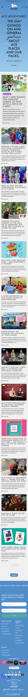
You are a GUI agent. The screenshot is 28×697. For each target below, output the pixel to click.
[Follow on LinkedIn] (16, 672)
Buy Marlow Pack (5, 631)
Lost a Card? (4, 626)
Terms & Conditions (19, 642)
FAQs (16, 633)
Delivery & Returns (19, 625)
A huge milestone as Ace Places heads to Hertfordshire (12, 297)
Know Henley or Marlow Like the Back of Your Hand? (12, 333)
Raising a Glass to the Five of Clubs (13, 514)
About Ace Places (5, 650)
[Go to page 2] (16, 565)
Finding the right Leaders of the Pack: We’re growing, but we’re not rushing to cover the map (12, 224)
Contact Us (17, 637)
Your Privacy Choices (6, 633)
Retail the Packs (19, 630)
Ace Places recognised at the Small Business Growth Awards (13, 404)
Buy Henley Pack (5, 628)
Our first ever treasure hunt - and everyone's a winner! (13, 262)
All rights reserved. (17, 693)
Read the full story (14, 667)
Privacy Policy (18, 640)
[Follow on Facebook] (8, 672)
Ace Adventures (19, 635)
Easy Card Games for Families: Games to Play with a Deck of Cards (14, 102)
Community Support (5, 655)
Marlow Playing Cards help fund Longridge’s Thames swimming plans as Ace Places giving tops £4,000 (13, 149)
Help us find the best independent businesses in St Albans (13, 187)
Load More (14, 575)
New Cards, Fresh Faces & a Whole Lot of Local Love (13, 549)
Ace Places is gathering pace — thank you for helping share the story (13, 479)
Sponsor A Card (4, 623)
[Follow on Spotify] (19, 672)
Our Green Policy (5, 652)
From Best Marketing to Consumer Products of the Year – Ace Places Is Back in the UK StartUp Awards (13, 442)
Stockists (17, 628)
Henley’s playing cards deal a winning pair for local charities (13, 369)
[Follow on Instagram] (12, 672)
